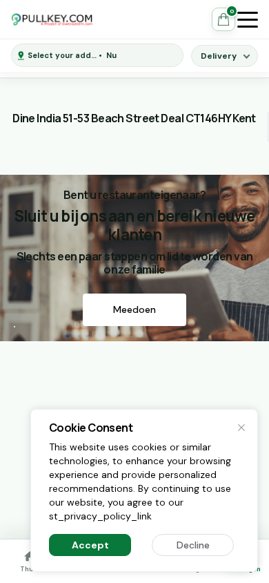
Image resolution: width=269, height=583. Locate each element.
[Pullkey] (52, 19)
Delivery (219, 55)
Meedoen (134, 309)
